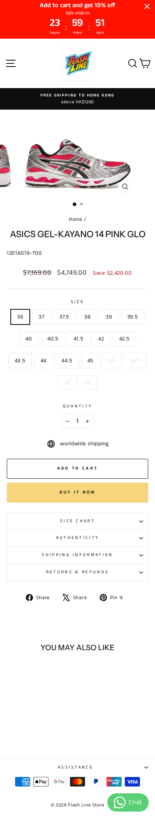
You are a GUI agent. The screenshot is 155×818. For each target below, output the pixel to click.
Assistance (75, 767)
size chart (77, 521)
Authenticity (77, 538)
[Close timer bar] (147, 6)
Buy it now (78, 492)
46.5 (135, 361)
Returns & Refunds (77, 572)
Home (75, 219)
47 (67, 383)
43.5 (20, 361)
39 (109, 317)
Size (77, 302)
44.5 (67, 361)
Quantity (78, 406)
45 (90, 361)
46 (111, 361)
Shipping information (77, 555)
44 (43, 361)
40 (28, 339)
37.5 (64, 317)
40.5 (52, 339)
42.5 (124, 339)
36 (20, 317)
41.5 (78, 339)
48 (88, 383)
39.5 (132, 317)
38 (87, 317)
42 (101, 339)
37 (41, 317)
